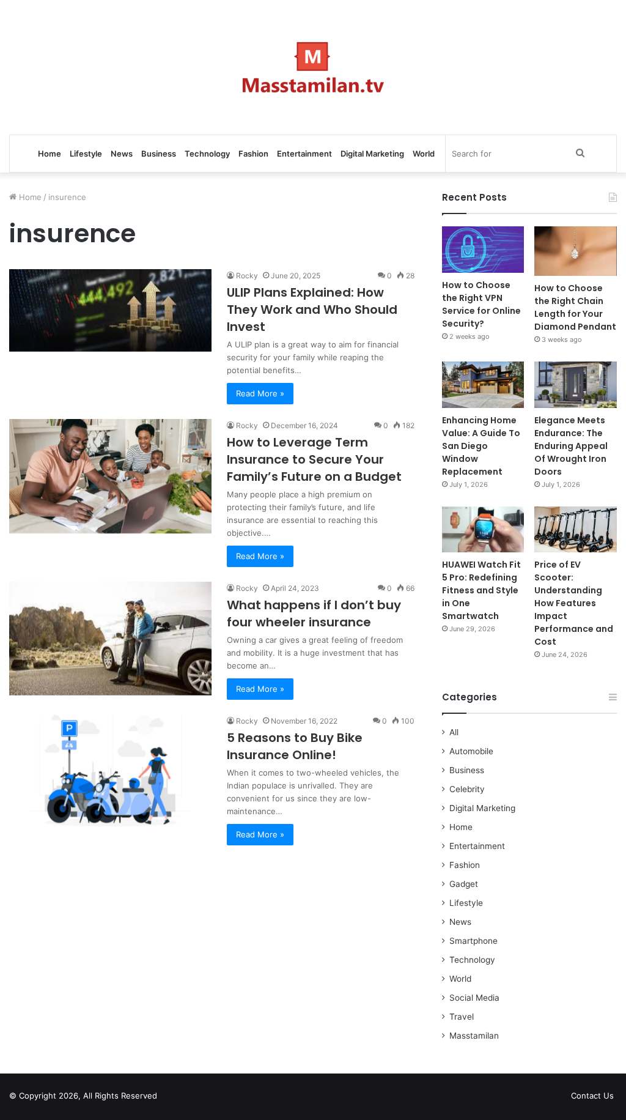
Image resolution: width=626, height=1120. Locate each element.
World (424, 153)
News (122, 153)
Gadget (463, 884)
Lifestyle (86, 153)
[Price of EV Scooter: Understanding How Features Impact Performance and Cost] (575, 529)
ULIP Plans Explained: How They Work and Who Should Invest (312, 309)
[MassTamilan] (313, 67)
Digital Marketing (372, 153)
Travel (461, 1017)
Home (49, 153)
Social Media (474, 998)
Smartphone (473, 941)
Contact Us (592, 1095)
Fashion (253, 153)
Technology (207, 153)
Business (158, 153)
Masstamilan (474, 1035)
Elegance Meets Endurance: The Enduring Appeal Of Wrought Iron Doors (571, 446)
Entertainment (304, 153)
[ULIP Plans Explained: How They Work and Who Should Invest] (110, 310)
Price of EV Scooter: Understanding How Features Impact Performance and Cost (573, 603)
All (453, 732)
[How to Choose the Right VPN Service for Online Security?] (483, 249)
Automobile (471, 751)
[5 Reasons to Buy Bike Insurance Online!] (110, 771)
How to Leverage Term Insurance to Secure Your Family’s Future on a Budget (314, 459)
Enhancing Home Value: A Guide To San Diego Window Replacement (481, 446)
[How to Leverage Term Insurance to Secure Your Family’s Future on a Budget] (110, 476)
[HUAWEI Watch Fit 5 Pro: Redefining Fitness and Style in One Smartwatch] (483, 529)
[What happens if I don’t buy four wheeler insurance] (110, 638)
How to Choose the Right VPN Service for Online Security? (481, 304)
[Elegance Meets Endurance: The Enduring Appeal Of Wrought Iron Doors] (575, 385)
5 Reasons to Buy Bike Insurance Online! (295, 746)
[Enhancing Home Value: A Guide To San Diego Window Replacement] (483, 385)
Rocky (247, 275)
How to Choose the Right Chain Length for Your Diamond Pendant (575, 307)
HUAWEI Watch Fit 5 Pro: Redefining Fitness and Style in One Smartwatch (481, 590)
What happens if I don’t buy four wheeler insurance (314, 613)
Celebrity (467, 789)
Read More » (260, 393)
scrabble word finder (174, 1098)
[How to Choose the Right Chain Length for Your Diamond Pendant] (575, 251)
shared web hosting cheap (197, 1098)
